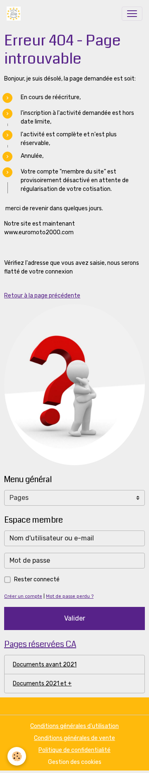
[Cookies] (16, 756)
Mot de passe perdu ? (70, 596)
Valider (74, 618)
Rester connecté (37, 579)
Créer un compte (23, 596)
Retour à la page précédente (42, 295)
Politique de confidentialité (74, 750)
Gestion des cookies (74, 762)
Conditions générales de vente (74, 738)
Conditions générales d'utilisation (74, 726)
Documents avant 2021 (45, 664)
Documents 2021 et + (42, 683)
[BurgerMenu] (132, 14)
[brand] (15, 14)
